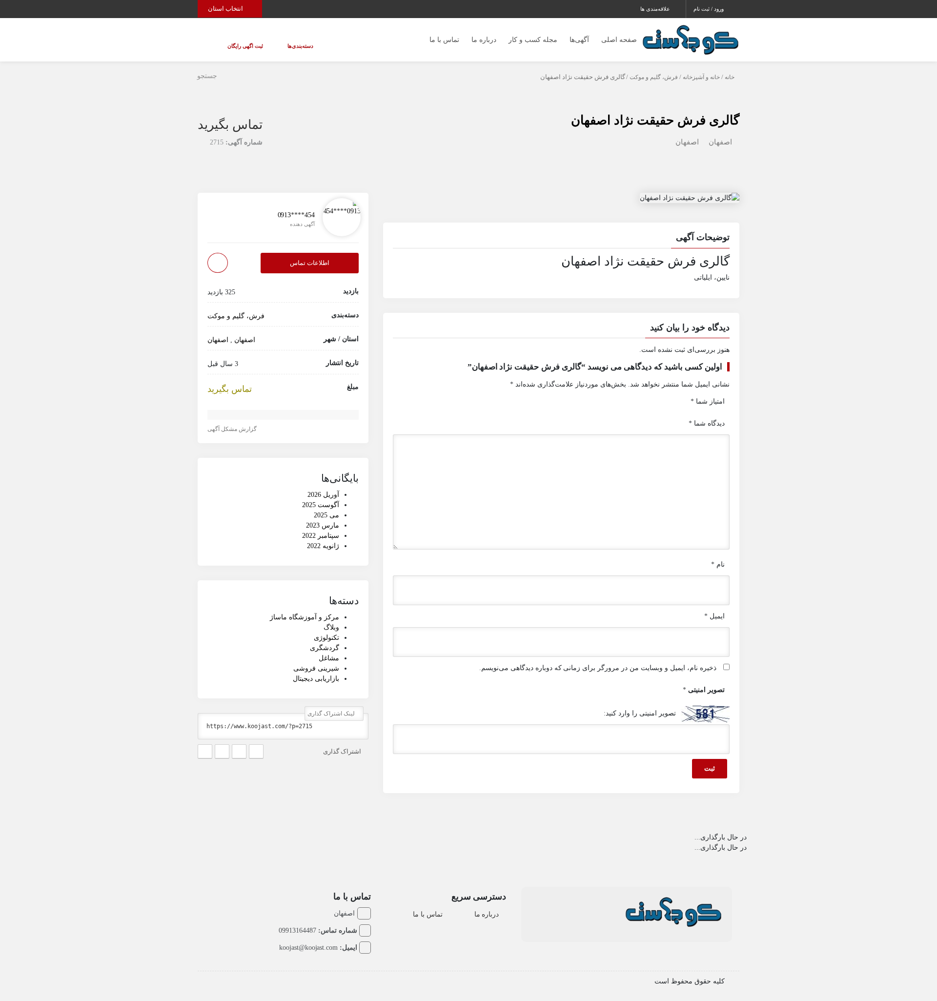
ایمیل (714, 616)
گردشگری (324, 648)
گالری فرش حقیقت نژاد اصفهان (655, 120)
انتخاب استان (226, 8)
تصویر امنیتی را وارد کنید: (640, 713)
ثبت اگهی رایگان (236, 46)
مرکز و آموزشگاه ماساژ (304, 617)
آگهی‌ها (579, 39)
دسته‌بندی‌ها (274, 46)
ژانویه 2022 (323, 546)
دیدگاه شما (707, 423)
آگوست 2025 (320, 505)
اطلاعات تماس (309, 263)
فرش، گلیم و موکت (654, 77)
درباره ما (483, 39)
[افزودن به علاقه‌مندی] (217, 263)
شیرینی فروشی (316, 669)
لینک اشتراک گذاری (331, 714)
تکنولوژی (326, 638)
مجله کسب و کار (533, 39)
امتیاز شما (708, 401)
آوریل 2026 (323, 494)
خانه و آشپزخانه (701, 77)
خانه (729, 77)
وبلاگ (331, 628)
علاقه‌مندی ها (656, 9)
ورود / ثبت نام (709, 9)
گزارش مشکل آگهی (232, 429)
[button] (561, 239)
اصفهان (720, 142)
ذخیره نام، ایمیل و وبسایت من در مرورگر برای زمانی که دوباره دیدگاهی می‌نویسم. (597, 668)
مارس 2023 (322, 525)
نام (718, 564)
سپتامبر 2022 (320, 535)
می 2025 (326, 515)
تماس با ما (444, 39)
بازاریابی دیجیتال (316, 679)
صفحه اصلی (619, 39)
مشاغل (329, 658)
